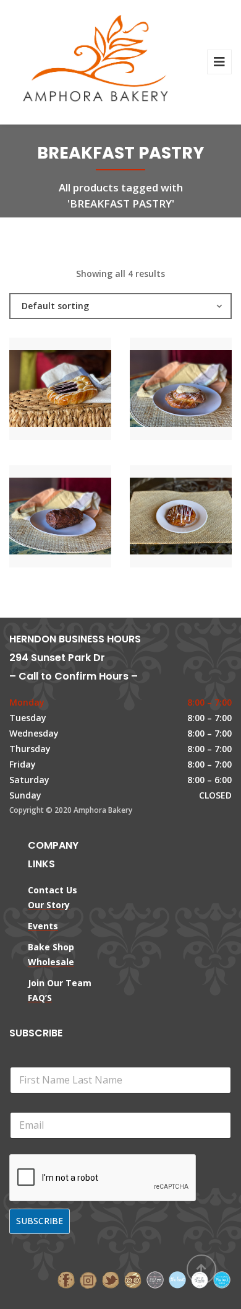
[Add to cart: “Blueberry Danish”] (81, 390)
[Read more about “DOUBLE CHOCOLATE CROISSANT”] (81, 518)
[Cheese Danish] (160, 390)
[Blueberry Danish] (39, 390)
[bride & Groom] (155, 1279)
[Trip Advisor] (133, 1279)
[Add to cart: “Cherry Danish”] (202, 518)
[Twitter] (110, 1279)
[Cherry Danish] (160, 518)
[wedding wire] (222, 1279)
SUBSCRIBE (39, 1221)
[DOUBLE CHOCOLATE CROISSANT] (39, 518)
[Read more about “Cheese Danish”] (202, 390)
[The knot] (177, 1279)
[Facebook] (66, 1279)
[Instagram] (88, 1279)
